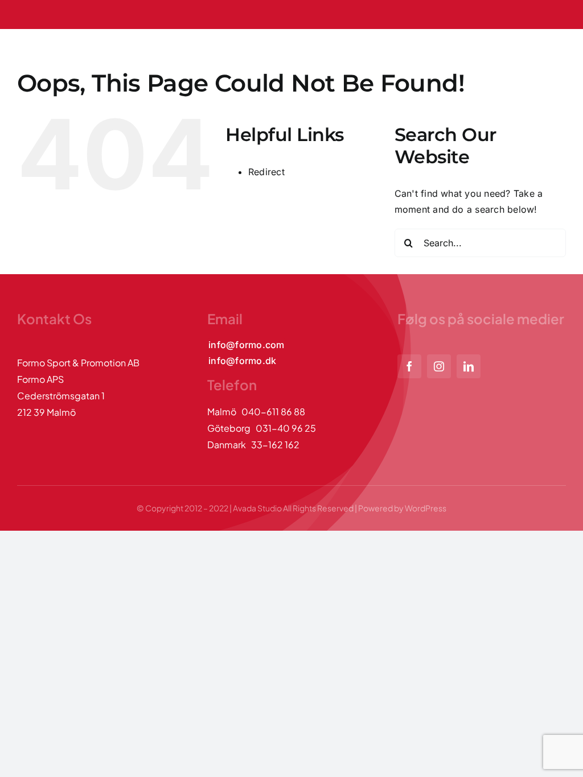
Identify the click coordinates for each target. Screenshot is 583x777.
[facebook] (409, 366)
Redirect (266, 171)
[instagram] (439, 366)
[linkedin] (469, 366)
